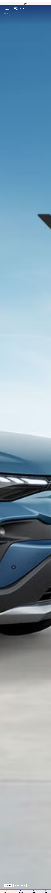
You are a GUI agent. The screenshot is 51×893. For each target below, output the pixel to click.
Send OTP (41, 152)
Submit (25, 756)
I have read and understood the (15, 753)
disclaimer (21, 753)
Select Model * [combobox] (9, 141)
